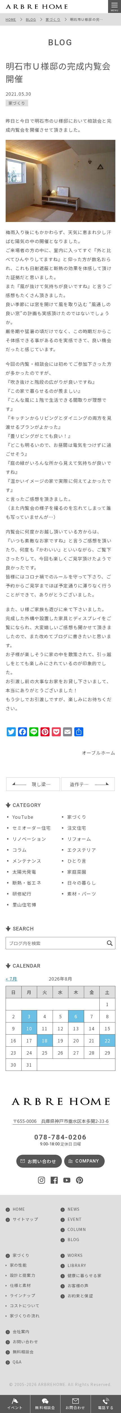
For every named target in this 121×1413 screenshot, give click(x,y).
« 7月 (11, 978)
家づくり (53, 19)
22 (107, 1040)
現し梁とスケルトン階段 (46, 784)
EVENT (75, 1219)
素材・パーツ (81, 893)
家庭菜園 (76, 871)
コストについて (25, 1305)
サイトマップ (25, 1219)
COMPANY (87, 1161)
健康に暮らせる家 (85, 1275)
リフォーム (79, 838)
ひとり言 (76, 860)
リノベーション (29, 838)
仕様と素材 (20, 1285)
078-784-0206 (60, 1140)
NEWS (74, 1209)
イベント (15, 1407)
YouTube (22, 816)
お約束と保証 (80, 1295)
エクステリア (81, 849)
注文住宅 (76, 827)
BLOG (31, 19)
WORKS (75, 1255)
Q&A (17, 1362)
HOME (11, 19)
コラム (19, 849)
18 (45, 1040)
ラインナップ (22, 1295)
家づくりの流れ (25, 1315)
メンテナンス (26, 860)
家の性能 (18, 1265)
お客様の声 (78, 1285)
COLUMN (77, 1229)
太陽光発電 (24, 871)
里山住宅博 (24, 904)
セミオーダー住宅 (31, 827)
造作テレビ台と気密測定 (92, 784)
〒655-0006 (61, 1121)
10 (29, 1028)
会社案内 (21, 1331)
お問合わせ (76, 1407)
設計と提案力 (22, 1275)
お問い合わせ (42, 1161)
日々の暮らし (81, 882)
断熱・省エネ (26, 882)
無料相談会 (23, 1351)
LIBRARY (77, 1265)
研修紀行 (22, 893)
